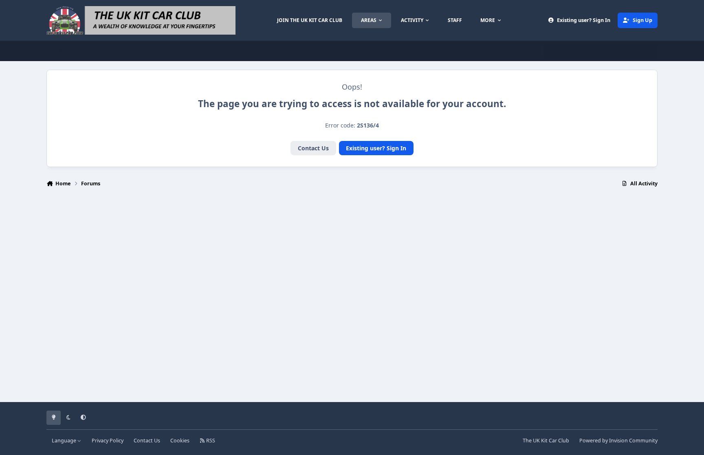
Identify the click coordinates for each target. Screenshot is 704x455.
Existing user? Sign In (376, 148)
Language (64, 440)
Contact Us (313, 148)
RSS (210, 440)
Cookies (179, 440)
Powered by (618, 440)
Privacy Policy (107, 440)
